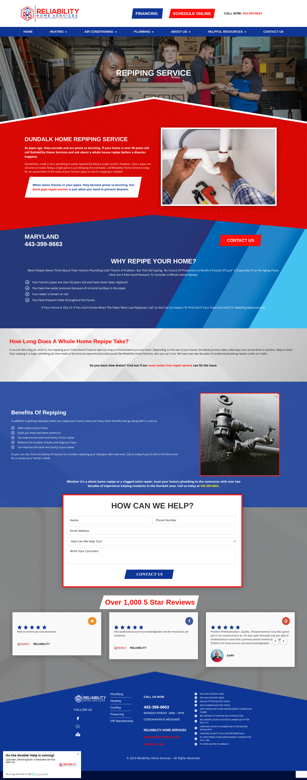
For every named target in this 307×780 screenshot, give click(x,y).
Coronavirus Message (162, 719)
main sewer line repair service (170, 365)
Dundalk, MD (154, 744)
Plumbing (142, 31)
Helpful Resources (225, 31)
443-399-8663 (252, 13)
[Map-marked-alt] (78, 734)
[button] (275, 641)
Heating (57, 31)
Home (28, 31)
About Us (179, 31)
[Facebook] (78, 718)
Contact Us (273, 31)
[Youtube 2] (78, 726)
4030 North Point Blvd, (162, 737)
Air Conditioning (98, 31)
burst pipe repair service (50, 189)
